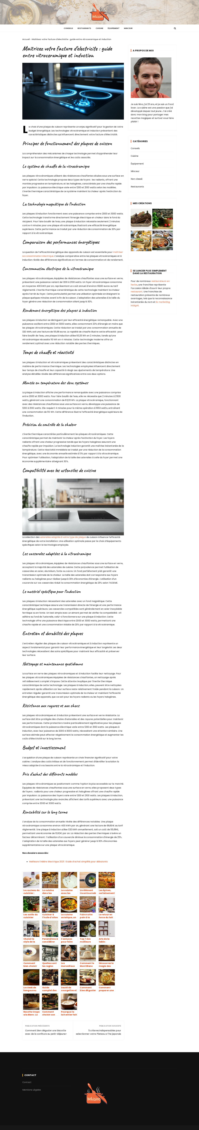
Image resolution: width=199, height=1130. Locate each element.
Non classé (137, 178)
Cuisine (99, 28)
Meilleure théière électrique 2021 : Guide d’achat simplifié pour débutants (68, 861)
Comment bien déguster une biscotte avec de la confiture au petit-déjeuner (46, 1032)
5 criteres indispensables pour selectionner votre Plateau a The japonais (98, 1032)
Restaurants (84, 28)
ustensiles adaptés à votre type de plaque (63, 537)
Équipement (113, 28)
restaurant (137, 291)
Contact (26, 1082)
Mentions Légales (31, 1089)
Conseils (68, 28)
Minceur (128, 28)
